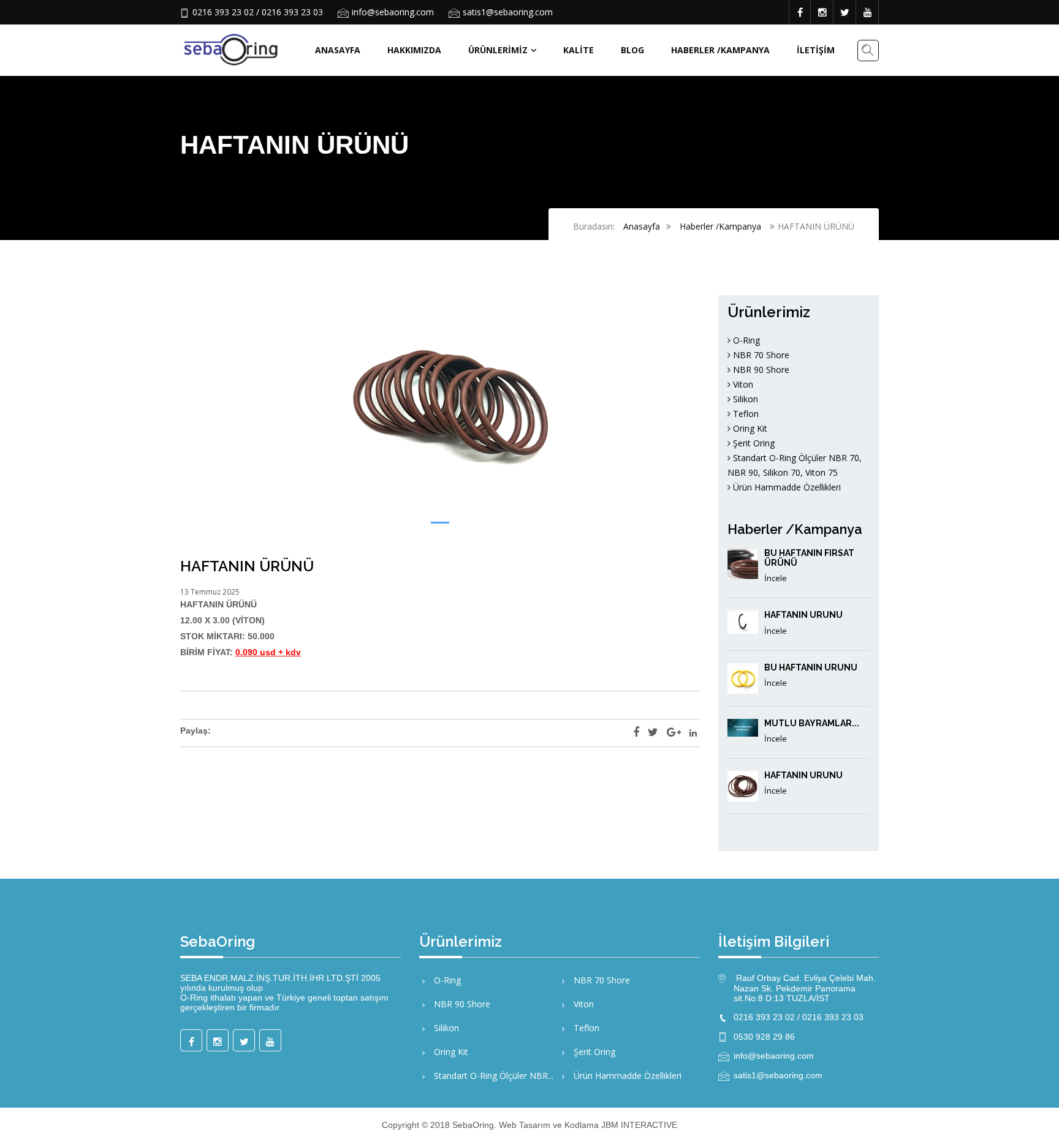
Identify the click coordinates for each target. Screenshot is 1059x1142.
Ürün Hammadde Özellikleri (786, 487)
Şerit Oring (753, 443)
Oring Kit (749, 428)
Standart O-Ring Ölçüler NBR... (492, 1075)
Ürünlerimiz (498, 50)
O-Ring (745, 340)
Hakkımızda (414, 50)
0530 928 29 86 (764, 1037)
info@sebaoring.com (393, 12)
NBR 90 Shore (760, 369)
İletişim (816, 50)
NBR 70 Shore (760, 355)
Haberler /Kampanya (720, 50)
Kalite (578, 50)
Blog (632, 50)
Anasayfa (337, 50)
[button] (440, 523)
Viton (742, 384)
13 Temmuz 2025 (210, 592)
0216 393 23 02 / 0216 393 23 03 (257, 12)
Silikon (744, 399)
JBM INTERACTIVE (639, 1125)
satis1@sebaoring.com (508, 12)
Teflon (745, 413)
